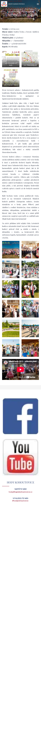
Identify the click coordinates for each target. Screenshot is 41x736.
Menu (38, 4)
